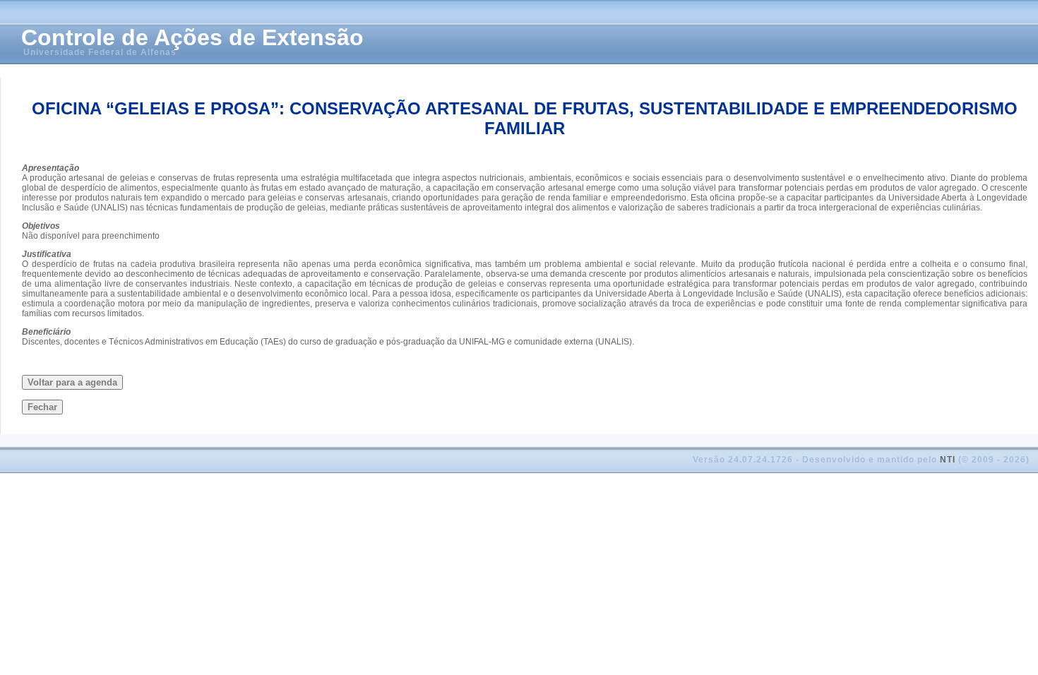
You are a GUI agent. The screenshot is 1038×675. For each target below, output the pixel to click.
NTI (947, 460)
